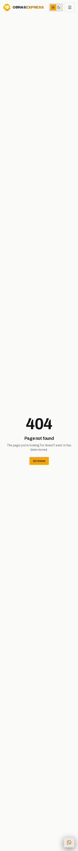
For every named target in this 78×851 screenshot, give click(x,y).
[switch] (56, 7)
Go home (39, 461)
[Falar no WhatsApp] (69, 842)
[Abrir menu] (70, 7)
